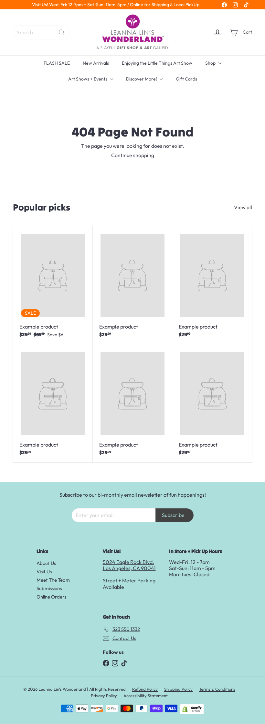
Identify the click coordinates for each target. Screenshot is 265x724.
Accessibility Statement (145, 695)
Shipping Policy (178, 689)
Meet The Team (53, 580)
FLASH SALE (57, 63)
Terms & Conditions (217, 689)
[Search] (61, 32)
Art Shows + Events (88, 79)
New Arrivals (96, 63)
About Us (46, 563)
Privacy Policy (104, 695)
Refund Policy (145, 689)
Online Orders (51, 597)
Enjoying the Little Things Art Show (157, 63)
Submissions (49, 588)
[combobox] (41, 32)
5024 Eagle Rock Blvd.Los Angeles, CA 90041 (129, 565)
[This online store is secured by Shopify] (192, 709)
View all (243, 207)
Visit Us (44, 571)
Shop (211, 63)
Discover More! (142, 79)
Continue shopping (132, 155)
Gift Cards (186, 79)
